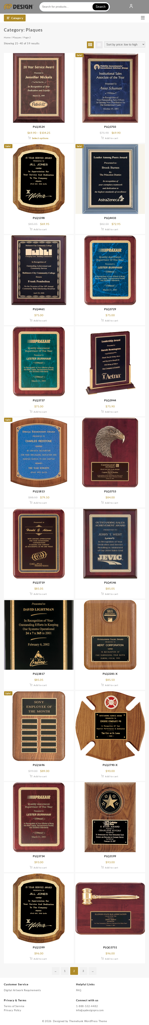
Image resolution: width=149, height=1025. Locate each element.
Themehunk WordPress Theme (88, 1021)
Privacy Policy (12, 1010)
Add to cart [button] (111, 138)
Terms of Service (14, 1006)
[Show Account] (131, 7)
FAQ (78, 990)
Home (7, 37)
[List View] (99, 44)
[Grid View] (90, 44)
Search (101, 6)
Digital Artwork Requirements (22, 990)
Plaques (17, 37)
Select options (40, 138)
